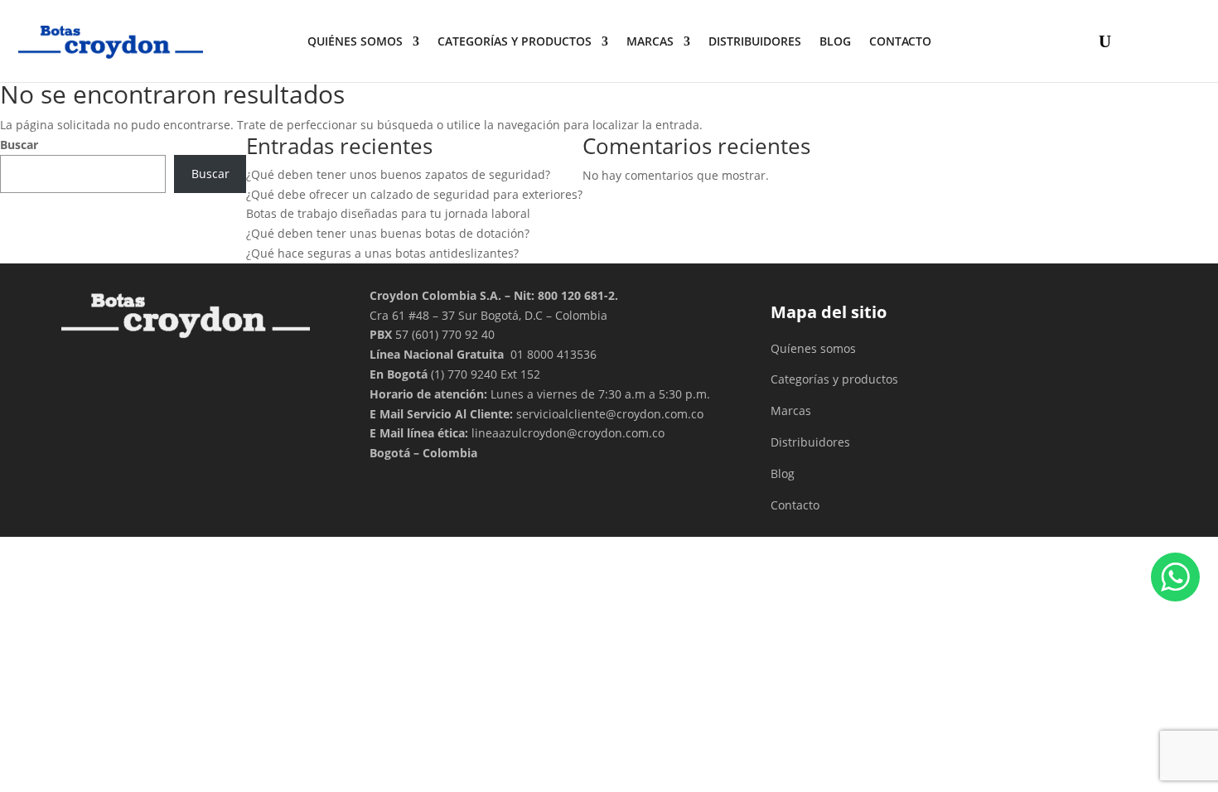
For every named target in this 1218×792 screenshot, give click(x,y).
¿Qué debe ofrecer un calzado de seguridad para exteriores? (414, 194)
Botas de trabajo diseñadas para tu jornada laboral (388, 213)
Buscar (19, 144)
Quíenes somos (813, 348)
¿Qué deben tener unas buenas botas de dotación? (387, 233)
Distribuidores (810, 442)
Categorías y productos (514, 41)
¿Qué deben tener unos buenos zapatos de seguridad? (398, 174)
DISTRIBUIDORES (754, 41)
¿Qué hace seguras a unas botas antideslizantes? (382, 253)
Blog (835, 41)
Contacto (795, 505)
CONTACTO (900, 41)
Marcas (650, 41)
